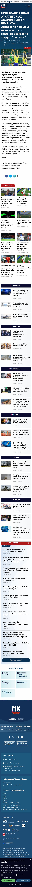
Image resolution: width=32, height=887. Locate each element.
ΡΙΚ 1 (4, 794)
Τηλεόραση (18, 726)
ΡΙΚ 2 (4, 796)
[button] (2, 875)
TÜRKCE (21, 719)
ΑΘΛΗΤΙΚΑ (27, 48)
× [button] (30, 859)
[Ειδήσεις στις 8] (8, 675)
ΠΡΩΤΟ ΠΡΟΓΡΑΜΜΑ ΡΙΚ (11, 803)
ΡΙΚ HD (5, 798)
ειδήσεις (9, 1)
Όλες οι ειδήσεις (15, 660)
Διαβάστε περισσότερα (6, 872)
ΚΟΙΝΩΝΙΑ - (5, 574)
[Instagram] (17, 737)
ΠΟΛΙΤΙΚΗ (16, 326)
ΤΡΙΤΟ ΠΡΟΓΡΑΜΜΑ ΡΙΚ (10, 807)
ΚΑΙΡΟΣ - (5, 591)
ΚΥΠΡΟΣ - (5, 553)
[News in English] (8, 693)
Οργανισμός (27, 729)
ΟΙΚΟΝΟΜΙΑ (16, 369)
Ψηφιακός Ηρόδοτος (15, 729)
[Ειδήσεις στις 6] (8, 684)
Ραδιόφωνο (27, 726)
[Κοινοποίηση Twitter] (10, 176)
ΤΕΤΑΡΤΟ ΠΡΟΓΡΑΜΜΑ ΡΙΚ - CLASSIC (15, 810)
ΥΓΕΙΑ (17, 415)
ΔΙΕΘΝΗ (16, 457)
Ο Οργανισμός (7, 783)
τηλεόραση (17, 1)
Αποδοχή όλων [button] (8, 880)
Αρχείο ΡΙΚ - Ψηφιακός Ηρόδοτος (13, 785)
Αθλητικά (4, 729)
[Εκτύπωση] (17, 176)
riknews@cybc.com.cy (12, 763)
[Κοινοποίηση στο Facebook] (6, 176)
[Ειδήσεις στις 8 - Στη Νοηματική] (23, 675)
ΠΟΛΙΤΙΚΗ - (5, 655)
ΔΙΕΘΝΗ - (5, 618)
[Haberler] (23, 684)
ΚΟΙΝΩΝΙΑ (16, 285)
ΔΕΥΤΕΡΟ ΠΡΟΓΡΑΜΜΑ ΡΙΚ (11, 805)
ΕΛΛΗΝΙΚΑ (12, 719)
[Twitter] (13, 737)
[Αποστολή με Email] (14, 176)
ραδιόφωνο (25, 1)
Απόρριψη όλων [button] (23, 880)
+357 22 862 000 (10, 759)
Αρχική (3, 726)
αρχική (3, 1)
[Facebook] (10, 737)
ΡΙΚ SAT (5, 800)
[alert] (16, 872)
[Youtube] (22, 737)
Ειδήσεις (10, 726)
